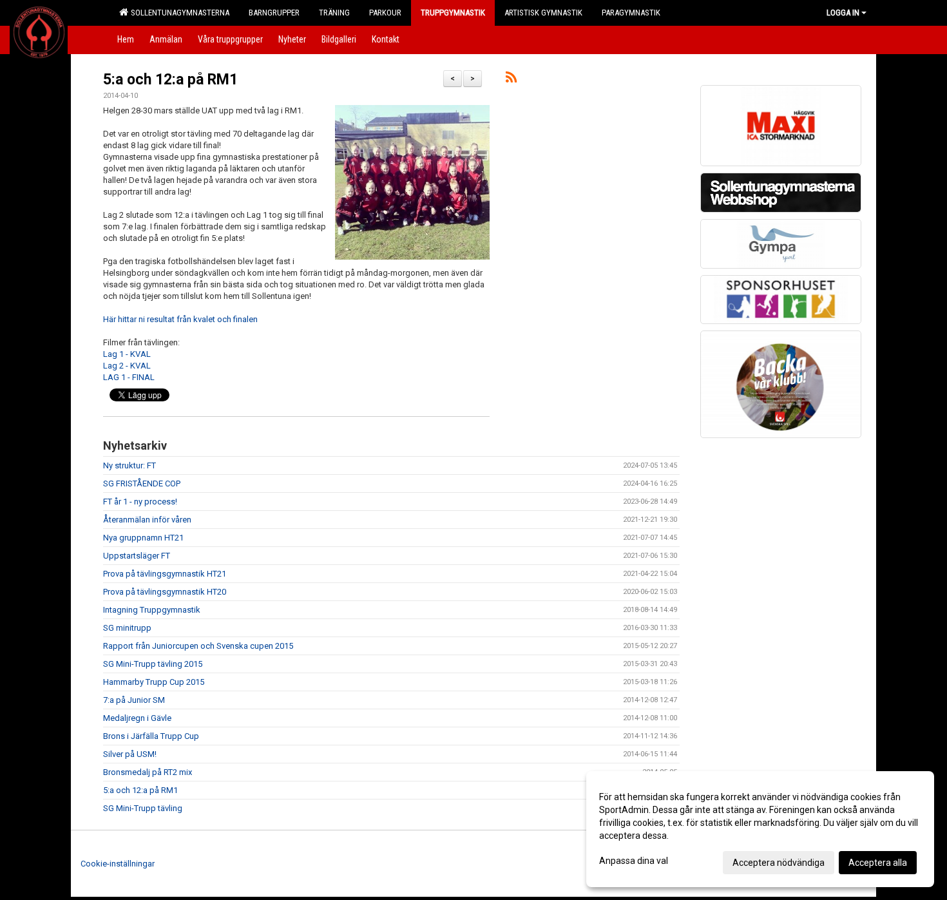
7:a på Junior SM (134, 700)
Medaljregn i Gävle (137, 718)
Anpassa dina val (633, 861)
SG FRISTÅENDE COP (141, 483)
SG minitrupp (127, 628)
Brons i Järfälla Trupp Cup (151, 736)
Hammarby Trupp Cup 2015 (153, 682)
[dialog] (760, 829)
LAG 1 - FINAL (129, 377)
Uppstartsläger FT (136, 555)
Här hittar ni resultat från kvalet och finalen (180, 319)
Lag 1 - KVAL (127, 354)
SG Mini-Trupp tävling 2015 (152, 664)
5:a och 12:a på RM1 (170, 79)
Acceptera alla (877, 862)
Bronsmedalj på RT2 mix (147, 772)
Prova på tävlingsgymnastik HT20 (164, 592)
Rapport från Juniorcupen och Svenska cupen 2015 (198, 646)
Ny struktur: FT (129, 465)
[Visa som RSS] (511, 79)
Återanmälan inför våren (147, 519)
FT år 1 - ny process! (140, 501)
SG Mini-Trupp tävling (142, 808)
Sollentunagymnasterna (178, 12)
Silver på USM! (130, 754)
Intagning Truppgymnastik (151, 610)
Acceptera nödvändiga (778, 862)
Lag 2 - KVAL (127, 365)
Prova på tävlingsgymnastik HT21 (164, 574)
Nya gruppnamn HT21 (143, 537)
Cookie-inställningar (118, 863)
